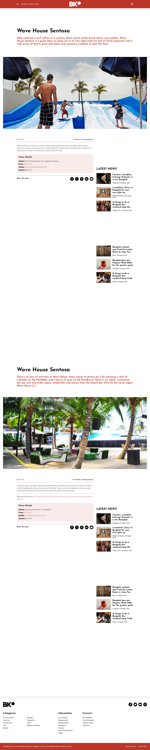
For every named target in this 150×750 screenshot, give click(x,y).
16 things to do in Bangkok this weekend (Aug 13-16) (122, 275)
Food (4, 725)
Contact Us (86, 725)
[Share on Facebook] (72, 179)
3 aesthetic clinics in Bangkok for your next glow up (122, 190)
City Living (6, 720)
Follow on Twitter (88, 723)
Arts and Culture (8, 717)
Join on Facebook (88, 720)
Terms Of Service (130, 746)
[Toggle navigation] (17, 4)
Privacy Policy (142, 746)
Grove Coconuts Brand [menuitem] (65, 730)
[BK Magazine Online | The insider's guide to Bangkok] (75, 3)
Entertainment (7, 723)
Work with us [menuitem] (62, 725)
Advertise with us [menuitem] (63, 723)
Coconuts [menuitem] (61, 728)
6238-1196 (28, 164)
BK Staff (21, 139)
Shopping (30, 717)
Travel (29, 723)
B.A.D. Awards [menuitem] (62, 717)
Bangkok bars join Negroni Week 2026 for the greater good (122, 262)
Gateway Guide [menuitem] (63, 720)
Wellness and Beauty (33, 725)
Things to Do (31, 720)
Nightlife (5, 728)
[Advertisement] (114, 151)
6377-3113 (28, 513)
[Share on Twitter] (77, 179)
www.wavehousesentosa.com (35, 167)
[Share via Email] (91, 179)
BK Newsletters (87, 717)
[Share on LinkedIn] (86, 179)
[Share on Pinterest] (82, 179)
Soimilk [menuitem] (60, 733)
